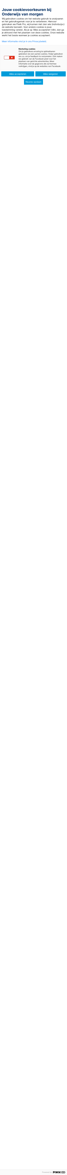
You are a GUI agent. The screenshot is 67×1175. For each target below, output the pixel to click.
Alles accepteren (17, 74)
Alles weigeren (50, 74)
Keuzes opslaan (33, 81)
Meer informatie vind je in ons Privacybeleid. (24, 41)
